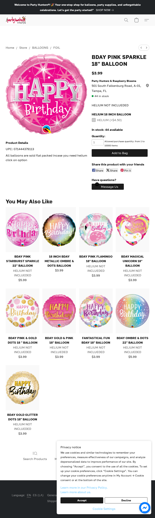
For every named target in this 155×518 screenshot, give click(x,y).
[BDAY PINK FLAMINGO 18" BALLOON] (96, 229)
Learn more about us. (75, 492)
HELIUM (109, 120)
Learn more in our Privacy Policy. (84, 487)
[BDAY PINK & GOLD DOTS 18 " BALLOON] (22, 310)
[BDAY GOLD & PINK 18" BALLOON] (59, 310)
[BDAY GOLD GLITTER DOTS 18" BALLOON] (22, 387)
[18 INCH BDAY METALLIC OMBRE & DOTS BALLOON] (59, 229)
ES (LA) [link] (38, 495)
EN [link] (29, 495)
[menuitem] (141, 47)
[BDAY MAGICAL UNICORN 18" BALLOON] (132, 229)
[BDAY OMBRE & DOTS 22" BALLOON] (132, 310)
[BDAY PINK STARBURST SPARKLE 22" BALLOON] (22, 229)
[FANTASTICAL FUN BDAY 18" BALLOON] (96, 310)
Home (10, 47)
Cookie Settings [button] (104, 509)
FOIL (56, 47)
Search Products (35, 459)
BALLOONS (40, 47)
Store (23, 47)
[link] (105, 10)
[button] (16, 20)
